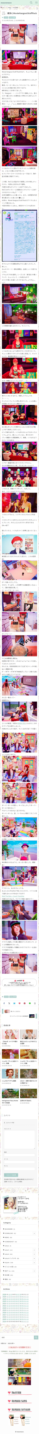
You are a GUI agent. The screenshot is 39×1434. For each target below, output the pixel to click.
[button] (4, 1003)
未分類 (9, 1275)
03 (11, 1294)
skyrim (9, 1262)
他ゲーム (9, 1271)
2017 (4, 1315)
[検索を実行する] (36, 1337)
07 (18, 1294)
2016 (4, 1317)
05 (15, 1297)
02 (9, 1294)
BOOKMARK (10, 1229)
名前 (5, 1152)
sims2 (8, 1246)
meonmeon (6, 3)
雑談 (8, 1279)
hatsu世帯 (12, 17)
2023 (4, 1301)
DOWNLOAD (10, 1233)
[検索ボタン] (31, 2)
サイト (6, 1166)
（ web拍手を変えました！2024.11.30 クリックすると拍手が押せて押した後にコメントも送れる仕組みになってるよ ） (19, 982)
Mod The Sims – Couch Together (13, 896)
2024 (4, 1299)
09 (22, 1297)
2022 (4, 1303)
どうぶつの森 (10, 1267)
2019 (4, 1310)
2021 (4, 1306)
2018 (4, 1312)
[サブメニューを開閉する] (34, 1233)
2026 (4, 1294)
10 (24, 1297)
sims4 (6, 17)
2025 (4, 1297)
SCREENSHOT (11, 1242)
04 (13, 1297)
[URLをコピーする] (35, 1003)
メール (6, 1159)
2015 (4, 1319)
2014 (4, 1321)
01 (7, 1297)
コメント (7, 1129)
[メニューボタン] (36, 2)
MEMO (8, 1237)
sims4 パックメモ (12, 1258)
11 (26, 1297)
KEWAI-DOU (21, 723)
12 (27, 1297)
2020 (4, 1308)
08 (20, 1294)
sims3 (8, 1250)
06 (16, 1294)
